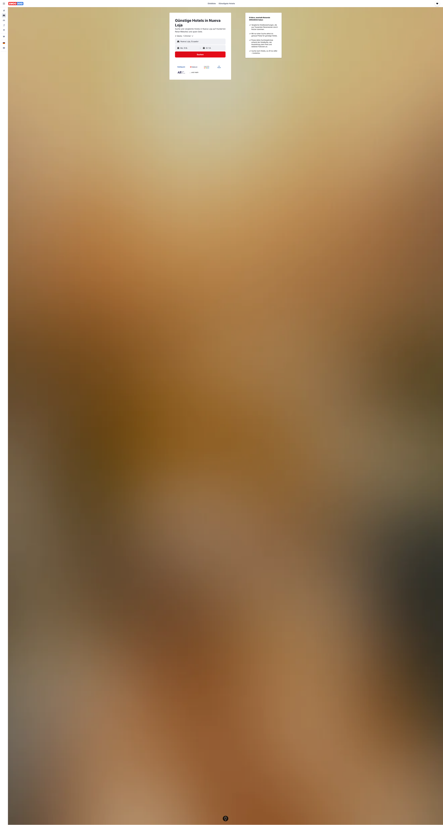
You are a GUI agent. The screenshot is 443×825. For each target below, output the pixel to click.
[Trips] (4, 36)
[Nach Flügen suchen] (4, 10)
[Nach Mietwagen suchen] (4, 20)
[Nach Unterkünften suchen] (4, 15)
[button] (3, 3)
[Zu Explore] (4, 30)
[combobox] (184, 36)
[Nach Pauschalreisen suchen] (4, 25)
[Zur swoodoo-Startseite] (15, 3)
